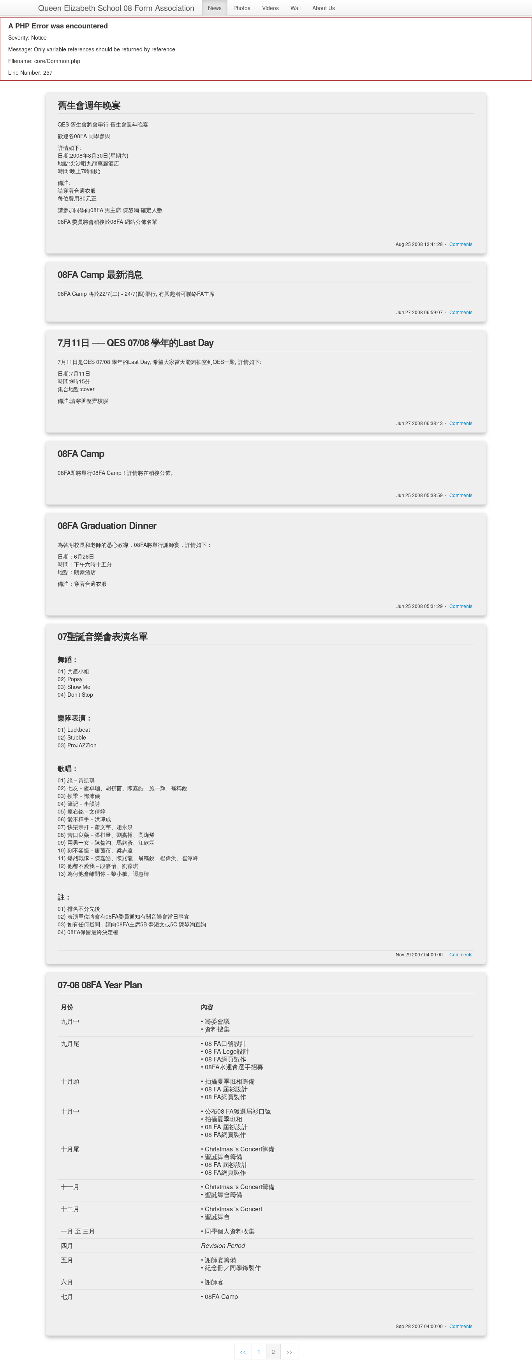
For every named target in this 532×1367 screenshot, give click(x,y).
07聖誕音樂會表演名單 (103, 636)
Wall (296, 8)
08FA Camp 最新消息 (100, 274)
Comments (460, 244)
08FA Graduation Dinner (107, 525)
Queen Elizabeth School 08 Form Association (116, 7)
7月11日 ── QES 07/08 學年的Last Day (135, 342)
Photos (241, 8)
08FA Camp (81, 453)
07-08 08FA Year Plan (100, 984)
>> (289, 1351)
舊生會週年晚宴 (89, 104)
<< (243, 1351)
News (215, 8)
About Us (323, 8)
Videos (270, 8)
